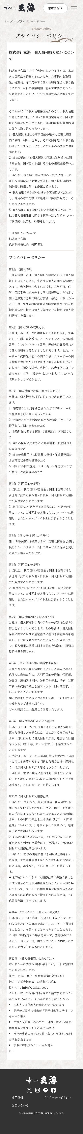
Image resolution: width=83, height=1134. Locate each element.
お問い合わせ (20, 1105)
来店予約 (53, 8)
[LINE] (45, 1090)
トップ (8, 21)
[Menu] (74, 8)
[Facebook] (53, 1090)
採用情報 (17, 1097)
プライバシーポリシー (57, 1097)
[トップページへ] (19, 7)
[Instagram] (37, 1090)
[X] (29, 1090)
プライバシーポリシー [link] (31, 21)
